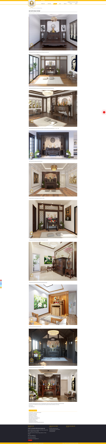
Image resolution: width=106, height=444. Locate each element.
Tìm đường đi (30, 440)
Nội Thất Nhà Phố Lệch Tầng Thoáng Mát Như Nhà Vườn (36, 422)
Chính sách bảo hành (52, 431)
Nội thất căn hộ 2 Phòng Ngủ (32, 415)
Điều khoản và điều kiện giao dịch (53, 428)
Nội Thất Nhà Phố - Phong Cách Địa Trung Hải (35, 412)
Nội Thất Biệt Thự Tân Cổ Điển (33, 414)
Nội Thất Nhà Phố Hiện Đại (32, 420)
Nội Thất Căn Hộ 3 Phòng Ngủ (33, 413)
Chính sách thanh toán (52, 430)
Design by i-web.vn (40, 443)
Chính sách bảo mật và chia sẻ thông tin (54, 429)
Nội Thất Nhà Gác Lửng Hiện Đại (33, 421)
